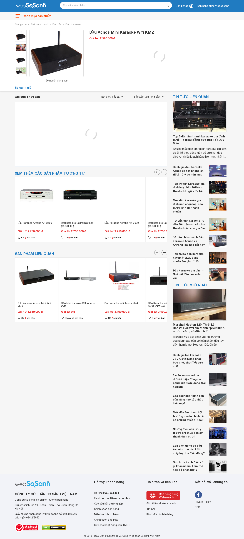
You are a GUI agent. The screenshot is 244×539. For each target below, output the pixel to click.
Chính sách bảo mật (106, 519)
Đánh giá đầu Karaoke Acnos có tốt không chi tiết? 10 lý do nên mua (188, 170)
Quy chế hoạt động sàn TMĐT (112, 525)
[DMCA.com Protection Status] (54, 527)
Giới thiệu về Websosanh (161, 503)
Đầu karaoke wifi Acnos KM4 (121, 303)
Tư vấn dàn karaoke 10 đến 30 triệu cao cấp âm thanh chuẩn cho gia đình (189, 224)
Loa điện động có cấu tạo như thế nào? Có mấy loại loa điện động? (189, 449)
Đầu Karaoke (73, 24)
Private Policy (203, 501)
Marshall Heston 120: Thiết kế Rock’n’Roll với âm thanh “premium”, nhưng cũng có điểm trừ (199, 328)
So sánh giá (23, 87)
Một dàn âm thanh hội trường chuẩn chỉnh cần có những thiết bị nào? (189, 416)
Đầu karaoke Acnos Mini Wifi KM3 (34, 305)
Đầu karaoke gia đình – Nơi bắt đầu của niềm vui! (188, 274)
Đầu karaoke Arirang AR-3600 (35, 222)
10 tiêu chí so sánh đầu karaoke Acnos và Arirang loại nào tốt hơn (189, 241)
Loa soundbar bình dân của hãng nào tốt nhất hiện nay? (188, 399)
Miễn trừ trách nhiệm (106, 514)
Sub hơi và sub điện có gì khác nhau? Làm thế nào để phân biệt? (188, 466)
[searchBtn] (167, 5)
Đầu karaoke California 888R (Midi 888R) (77, 224)
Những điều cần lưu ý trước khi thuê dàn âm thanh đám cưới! (188, 432)
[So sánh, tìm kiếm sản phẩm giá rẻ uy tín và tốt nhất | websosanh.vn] (31, 5)
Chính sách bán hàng (106, 509)
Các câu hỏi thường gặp (108, 503)
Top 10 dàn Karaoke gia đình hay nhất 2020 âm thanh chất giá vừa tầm (189, 187)
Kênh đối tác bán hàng (159, 514)
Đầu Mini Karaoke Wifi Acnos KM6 (78, 305)
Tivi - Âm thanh (39, 24)
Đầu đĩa (57, 24)
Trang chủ (21, 24)
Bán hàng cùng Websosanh (213, 5)
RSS (197, 507)
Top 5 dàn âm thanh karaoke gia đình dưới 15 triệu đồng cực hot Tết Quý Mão (199, 140)
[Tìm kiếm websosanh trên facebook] (198, 494)
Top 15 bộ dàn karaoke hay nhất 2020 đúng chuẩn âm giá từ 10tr (188, 257)
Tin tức (150, 508)
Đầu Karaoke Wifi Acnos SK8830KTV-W (162, 305)
